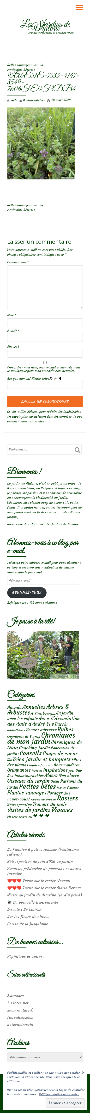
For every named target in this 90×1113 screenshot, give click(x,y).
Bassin (61, 724)
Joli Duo (75, 770)
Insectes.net (17, 1003)
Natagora (15, 995)
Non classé (69, 775)
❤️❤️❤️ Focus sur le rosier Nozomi (38, 880)
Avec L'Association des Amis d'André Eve (43, 721)
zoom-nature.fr (20, 1010)
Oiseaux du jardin (28, 780)
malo (14, 100)
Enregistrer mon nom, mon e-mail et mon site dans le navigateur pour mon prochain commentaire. (43, 369)
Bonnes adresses (41, 730)
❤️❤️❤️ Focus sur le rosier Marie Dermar (44, 887)
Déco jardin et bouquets (42, 759)
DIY (9, 760)
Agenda (14, 707)
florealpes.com (20, 1017)
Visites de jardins (28, 810)
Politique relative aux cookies (59, 1094)
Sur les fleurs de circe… (28, 916)
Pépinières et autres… (26, 956)
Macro (51, 775)
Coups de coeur (60, 754)
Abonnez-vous (26, 592)
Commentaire (18, 262)
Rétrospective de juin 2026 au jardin (40, 861)
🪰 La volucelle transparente (32, 902)
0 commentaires (34, 100)
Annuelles (34, 707)
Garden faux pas (41, 765)
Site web (13, 347)
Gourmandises (67, 765)
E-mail (13, 331)
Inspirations (55, 770)
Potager (54, 793)
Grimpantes (19, 770)
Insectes (37, 770)
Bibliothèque (16, 730)
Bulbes (66, 729)
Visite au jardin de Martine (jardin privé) (44, 895)
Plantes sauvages (26, 793)
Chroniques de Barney (23, 736)
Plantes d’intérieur (67, 787)
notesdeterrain (20, 1024)
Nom (11, 315)
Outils (55, 782)
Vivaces (62, 810)
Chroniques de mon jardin (41, 738)
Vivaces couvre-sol (19, 816)
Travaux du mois (50, 804)
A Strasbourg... (43, 713)
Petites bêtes (37, 786)
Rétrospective (19, 804)
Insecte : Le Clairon (24, 909)
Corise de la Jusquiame (27, 923)
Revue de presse (43, 799)
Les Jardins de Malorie (45, 26)
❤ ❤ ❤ (41, 815)
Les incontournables (25, 775)
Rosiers (67, 798)
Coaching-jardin (34, 748)
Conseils (31, 753)
